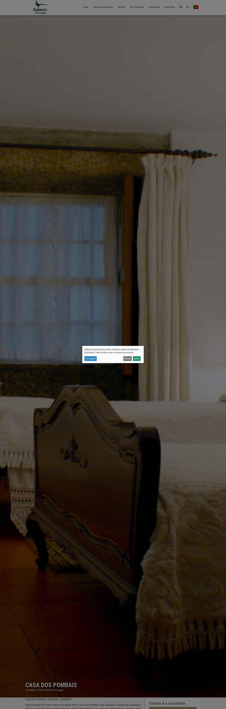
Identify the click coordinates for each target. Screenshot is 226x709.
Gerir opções (90, 358)
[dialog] (113, 354)
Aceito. (137, 358)
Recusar (127, 358)
